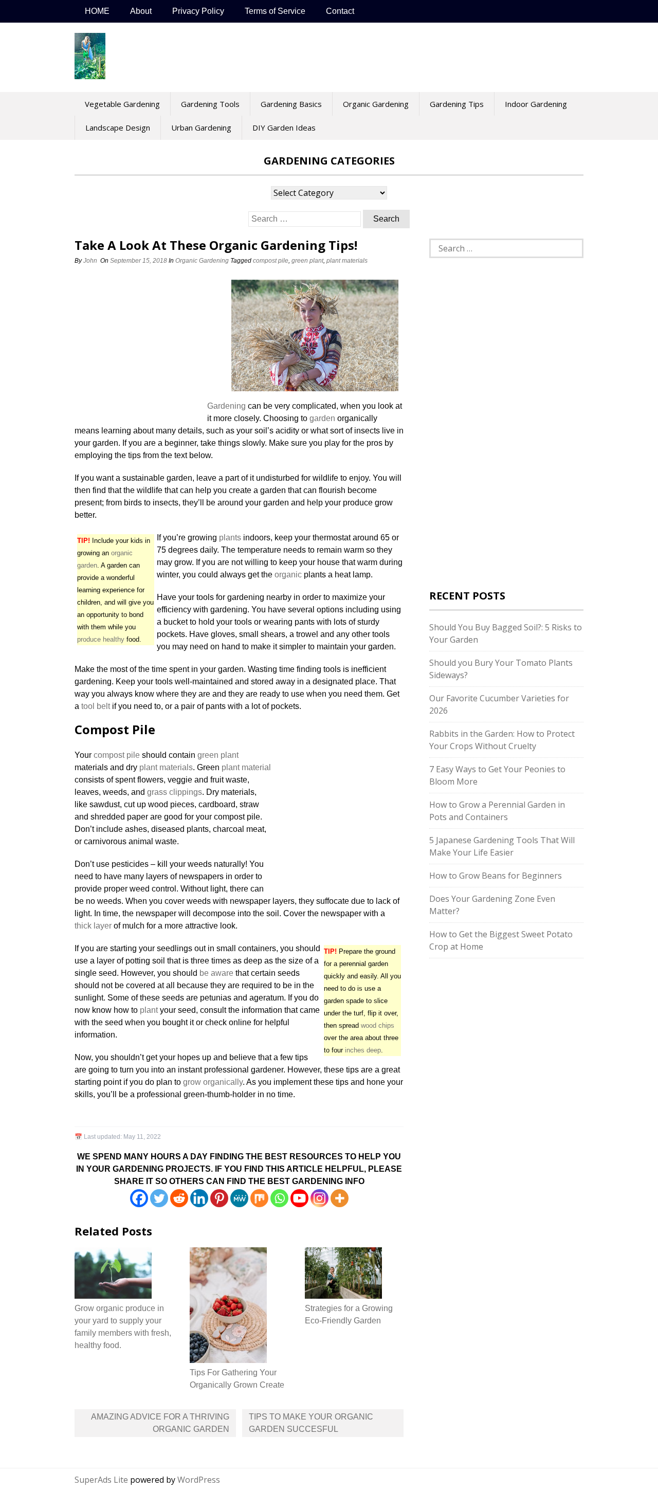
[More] (340, 1198)
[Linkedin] (199, 1198)
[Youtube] (299, 1198)
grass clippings (174, 792)
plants (230, 537)
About (141, 11)
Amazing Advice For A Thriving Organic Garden (160, 1422)
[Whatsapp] (279, 1198)
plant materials (347, 260)
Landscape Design (117, 127)
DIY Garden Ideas (284, 127)
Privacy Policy (198, 11)
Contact (340, 11)
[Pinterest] (219, 1198)
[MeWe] (239, 1198)
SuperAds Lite (101, 1479)
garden (322, 418)
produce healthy (100, 639)
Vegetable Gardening (122, 104)
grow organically (213, 1082)
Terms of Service (275, 11)
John (90, 260)
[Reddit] (179, 1198)
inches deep (363, 1050)
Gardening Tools (210, 104)
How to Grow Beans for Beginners (495, 875)
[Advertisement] (139, 343)
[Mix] (259, 1198)
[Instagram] (319, 1198)
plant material (246, 767)
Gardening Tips (457, 104)
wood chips (377, 1025)
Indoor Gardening (536, 104)
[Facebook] (139, 1198)
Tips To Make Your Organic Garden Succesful (311, 1422)
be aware (216, 973)
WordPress (198, 1479)
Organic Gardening (376, 104)
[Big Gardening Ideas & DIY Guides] (90, 73)
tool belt (95, 706)
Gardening (226, 406)
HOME (97, 11)
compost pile (270, 260)
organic (288, 574)
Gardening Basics (291, 104)
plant (149, 1010)
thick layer (93, 925)
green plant (307, 260)
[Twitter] (159, 1198)
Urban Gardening (201, 127)
